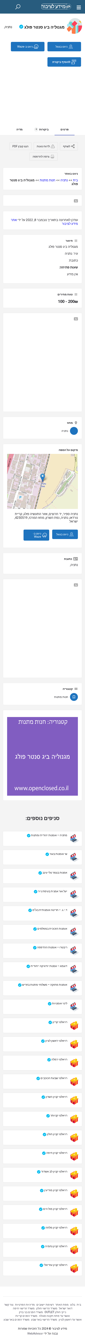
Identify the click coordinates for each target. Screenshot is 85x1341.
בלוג (72, 1304)
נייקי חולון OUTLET (55, 1312)
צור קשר (8, 1304)
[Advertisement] (42, 93)
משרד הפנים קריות (26, 1315)
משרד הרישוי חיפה (24, 1308)
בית (75, 180)
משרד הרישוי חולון (46, 1308)
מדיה (19, 129)
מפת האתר (62, 1304)
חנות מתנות (47, 180)
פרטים (64, 129)
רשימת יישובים (45, 1304)
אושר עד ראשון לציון (70, 1319)
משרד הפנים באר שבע (16, 1319)
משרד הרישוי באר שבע (44, 1319)
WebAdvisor (35, 1333)
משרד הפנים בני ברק (31, 1312)
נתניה (64, 180)
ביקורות (42, 129)
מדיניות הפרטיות (25, 1304)
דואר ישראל (65, 1308)
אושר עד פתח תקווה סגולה (54, 1315)
